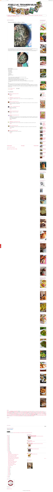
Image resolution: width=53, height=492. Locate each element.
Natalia (44, 93)
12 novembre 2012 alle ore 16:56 (16, 121)
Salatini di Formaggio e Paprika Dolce (12, 462)
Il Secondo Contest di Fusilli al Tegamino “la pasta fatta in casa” (44, 124)
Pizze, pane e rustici (25, 15)
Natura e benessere (9, 414)
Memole (11, 93)
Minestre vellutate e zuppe (40, 413)
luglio (8, 468)
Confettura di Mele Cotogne (11, 460)
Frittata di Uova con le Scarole (11, 463)
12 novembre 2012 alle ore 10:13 (16, 97)
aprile (8, 471)
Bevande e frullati (27, 411)
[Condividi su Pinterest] (19, 88)
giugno (9, 469)
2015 (8, 447)
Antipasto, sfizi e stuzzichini (31, 15)
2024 (8, 438)
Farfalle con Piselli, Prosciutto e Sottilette (12, 455)
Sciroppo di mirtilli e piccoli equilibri (32, 435)
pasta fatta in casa (20, 414)
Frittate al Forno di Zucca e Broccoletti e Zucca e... (13, 454)
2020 (8, 442)
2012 (8, 450)
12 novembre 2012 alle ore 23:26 (14, 130)
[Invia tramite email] (16, 88)
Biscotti (21, 15)
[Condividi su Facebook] (18, 88)
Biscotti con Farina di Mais (44, 148)
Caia (10, 130)
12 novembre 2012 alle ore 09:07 (15, 93)
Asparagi (24, 411)
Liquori (18, 413)
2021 (8, 441)
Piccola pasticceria (28, 414)
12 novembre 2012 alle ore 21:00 (14, 125)
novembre (9, 452)
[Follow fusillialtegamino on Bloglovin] (10, 429)
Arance (21, 411)
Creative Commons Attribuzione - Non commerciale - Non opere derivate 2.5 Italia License (22, 432)
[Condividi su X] (17, 88)
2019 (8, 443)
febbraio (9, 473)
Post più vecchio (36, 145)
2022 (8, 440)
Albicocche (8, 411)
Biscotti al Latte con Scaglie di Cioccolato (12, 461)
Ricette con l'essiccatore (42, 414)
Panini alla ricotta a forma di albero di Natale (44, 131)
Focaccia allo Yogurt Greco (44, 152)
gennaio (9, 474)
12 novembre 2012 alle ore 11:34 (15, 101)
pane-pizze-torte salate (14, 414)
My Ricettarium (11, 97)
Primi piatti (11, 89)
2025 (8, 437)
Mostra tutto (45, 458)
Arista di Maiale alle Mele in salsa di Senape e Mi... (13, 458)
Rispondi (11, 95)
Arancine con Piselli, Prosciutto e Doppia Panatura (13, 457)
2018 (8, 444)
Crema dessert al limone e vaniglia (31, 441)
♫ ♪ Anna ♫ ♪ (11, 106)
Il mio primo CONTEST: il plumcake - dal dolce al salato (44, 128)
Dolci (19, 15)
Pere (24, 414)
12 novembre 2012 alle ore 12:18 (16, 106)
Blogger (29, 490)
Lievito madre (15, 413)
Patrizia (10, 101)
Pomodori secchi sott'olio (44, 156)
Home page (9, 15)
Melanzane (24, 413)
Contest (45, 411)
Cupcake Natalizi (10, 453)
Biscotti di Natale (35, 411)
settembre (9, 467)
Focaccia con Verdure (44, 141)
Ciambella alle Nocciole (10, 465)
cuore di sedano (29, 448)
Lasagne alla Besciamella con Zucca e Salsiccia (44, 139)
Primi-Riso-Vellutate (13, 15)
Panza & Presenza (30, 453)
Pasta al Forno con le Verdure (11, 459)
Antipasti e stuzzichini (14, 411)
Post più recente (9, 145)
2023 (8, 439)
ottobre (9, 466)
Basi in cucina (40, 15)
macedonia (21, 413)
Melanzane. (27, 413)
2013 (8, 449)
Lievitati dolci (10, 413)
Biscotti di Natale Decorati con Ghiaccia (12, 456)
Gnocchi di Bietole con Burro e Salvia (12, 464)
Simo (10, 125)
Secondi (17, 15)
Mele (30, 413)
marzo (9, 472)
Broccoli (39, 411)
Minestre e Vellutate (34, 413)
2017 (8, 445)
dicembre (9, 451)
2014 (8, 448)
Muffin (44, 413)
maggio (9, 470)
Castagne (42, 411)
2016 (8, 446)
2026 (8, 436)
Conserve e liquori (36, 15)
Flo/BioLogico (11, 121)
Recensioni (38, 414)
